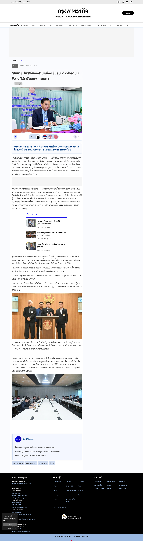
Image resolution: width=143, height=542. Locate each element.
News (111, 25)
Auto (69, 25)
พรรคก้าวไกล (43, 463)
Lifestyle (103, 25)
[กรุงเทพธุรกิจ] (14, 25)
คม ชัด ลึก (122, 481)
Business (43, 25)
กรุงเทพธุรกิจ (98, 485)
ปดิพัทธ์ (52, 463)
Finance (34, 25)
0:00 (22, 137)
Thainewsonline (99, 488)
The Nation (97, 481)
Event (127, 25)
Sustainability (60, 25)
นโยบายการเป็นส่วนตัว (70, 500)
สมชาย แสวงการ (18, 463)
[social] (118, 2)
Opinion (119, 25)
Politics (97, 25)
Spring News (123, 485)
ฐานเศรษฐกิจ (122, 488)
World (75, 25)
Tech (50, 25)
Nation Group (111, 481)
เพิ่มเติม (5, 521)
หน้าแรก (14, 60)
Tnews (109, 488)
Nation (109, 485)
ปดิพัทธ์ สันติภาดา (30, 463)
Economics (24, 25)
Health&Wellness (86, 25)
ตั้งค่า (9, 528)
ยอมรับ (10, 525)
